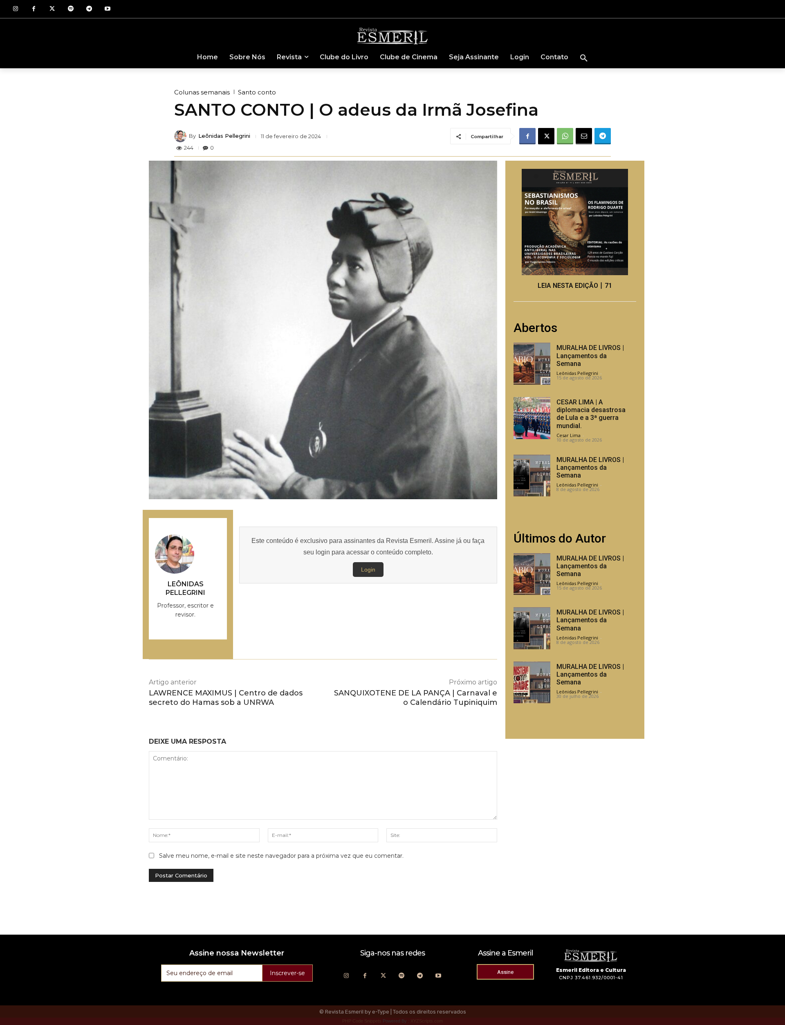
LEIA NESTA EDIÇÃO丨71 (575, 285)
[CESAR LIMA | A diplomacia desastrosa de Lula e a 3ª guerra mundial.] (532, 418)
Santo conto (257, 92)
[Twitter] (52, 9)
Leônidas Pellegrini (224, 136)
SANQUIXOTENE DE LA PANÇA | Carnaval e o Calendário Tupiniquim (415, 698)
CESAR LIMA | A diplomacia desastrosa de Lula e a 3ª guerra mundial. (591, 414)
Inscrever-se (287, 973)
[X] (546, 136)
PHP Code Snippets (361, 1020)
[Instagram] (15, 9)
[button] (584, 58)
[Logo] (392, 36)
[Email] (584, 136)
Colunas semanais (202, 92)
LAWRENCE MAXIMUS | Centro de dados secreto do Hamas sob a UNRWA (226, 698)
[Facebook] (34, 9)
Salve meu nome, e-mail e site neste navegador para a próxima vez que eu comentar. (281, 855)
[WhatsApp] (565, 136)
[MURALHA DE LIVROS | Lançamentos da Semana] (532, 364)
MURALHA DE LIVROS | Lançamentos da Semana (590, 355)
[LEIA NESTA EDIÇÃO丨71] (575, 222)
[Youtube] (107, 9)
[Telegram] (89, 9)
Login (368, 569)
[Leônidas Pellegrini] (181, 136)
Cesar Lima (568, 435)
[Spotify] (70, 9)
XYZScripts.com (426, 1020)
